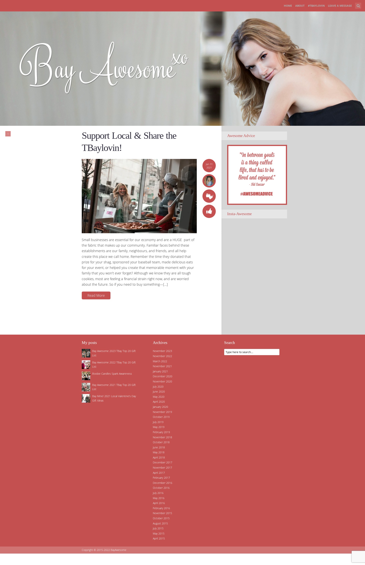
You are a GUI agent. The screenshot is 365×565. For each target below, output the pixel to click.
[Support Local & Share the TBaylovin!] (139, 196)
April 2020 (159, 401)
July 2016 (158, 493)
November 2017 (162, 467)
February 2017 (161, 477)
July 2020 (158, 386)
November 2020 (162, 381)
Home (288, 5)
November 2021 (162, 366)
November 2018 (162, 437)
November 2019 (162, 412)
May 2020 (158, 396)
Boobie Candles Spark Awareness (112, 373)
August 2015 (160, 523)
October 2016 (161, 488)
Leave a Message (340, 5)
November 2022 (162, 356)
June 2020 (159, 391)
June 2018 (159, 447)
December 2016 (162, 483)
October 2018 (161, 442)
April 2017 (159, 472)
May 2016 (158, 498)
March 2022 (160, 361)
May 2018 (158, 452)
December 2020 (162, 376)
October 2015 (161, 518)
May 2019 (158, 427)
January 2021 (160, 371)
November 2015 (162, 513)
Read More (96, 295)
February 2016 (161, 508)
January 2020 (160, 407)
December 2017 (162, 462)
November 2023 (162, 351)
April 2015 (159, 538)
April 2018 (159, 457)
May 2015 (158, 533)
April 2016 (159, 503)
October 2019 (161, 417)
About (300, 5)
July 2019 (158, 422)
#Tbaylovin (316, 5)
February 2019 (161, 432)
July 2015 (158, 528)
